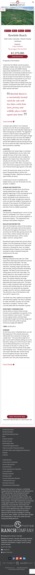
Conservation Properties (10, 462)
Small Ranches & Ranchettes (11, 485)
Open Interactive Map (17, 417)
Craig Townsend (17, 46)
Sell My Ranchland (7, 429)
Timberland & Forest (8, 480)
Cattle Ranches (6, 460)
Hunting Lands (6, 476)
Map (15, 31)
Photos (8, 31)
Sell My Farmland (7, 432)
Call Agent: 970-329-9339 (18, 49)
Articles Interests (7, 439)
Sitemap (4, 452)
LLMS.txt (5, 455)
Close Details (8, 121)
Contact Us (6, 550)
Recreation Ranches (8, 483)
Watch (21, 31)
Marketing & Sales (8, 443)
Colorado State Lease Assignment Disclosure (16, 450)
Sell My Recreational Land (10, 434)
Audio (28, 31)
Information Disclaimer (22, 567)
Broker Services (7, 441)
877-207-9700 (7, 547)
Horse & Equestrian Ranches (11, 478)
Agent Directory (7, 552)
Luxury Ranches (7, 471)
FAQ (3, 436)
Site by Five (11, 567)
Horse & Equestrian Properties (11, 469)
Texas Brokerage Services (10, 446)
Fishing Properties (8, 473)
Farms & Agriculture (8, 464)
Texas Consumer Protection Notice (13, 448)
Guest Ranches (6, 467)
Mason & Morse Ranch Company (17, 569)
